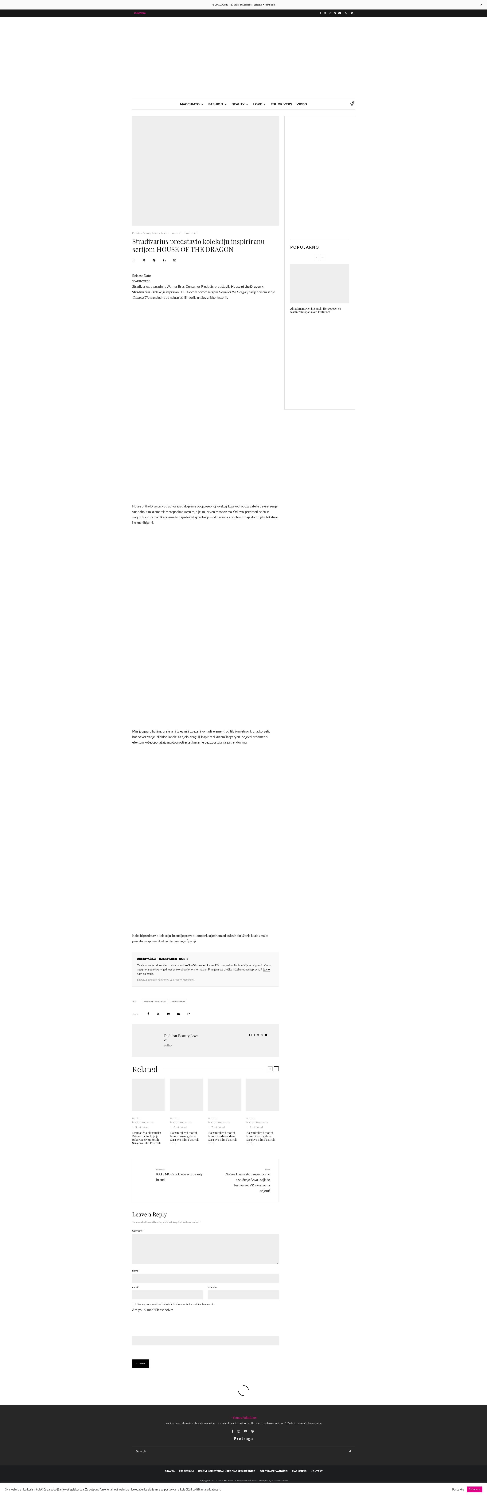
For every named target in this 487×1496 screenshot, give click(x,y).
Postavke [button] (458, 1489)
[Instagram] (330, 13)
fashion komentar (143, 1122)
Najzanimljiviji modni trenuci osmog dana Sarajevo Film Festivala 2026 (184, 1138)
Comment (137, 1230)
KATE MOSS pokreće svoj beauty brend (179, 1174)
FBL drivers (281, 104)
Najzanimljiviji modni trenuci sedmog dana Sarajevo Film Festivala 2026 (222, 1138)
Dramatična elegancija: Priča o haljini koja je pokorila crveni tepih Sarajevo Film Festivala (146, 1138)
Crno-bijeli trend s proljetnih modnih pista (325, 379)
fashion (215, 104)
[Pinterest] (334, 13)
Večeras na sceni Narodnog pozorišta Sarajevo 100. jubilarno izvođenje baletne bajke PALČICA (327, 397)
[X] (325, 13)
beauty (238, 104)
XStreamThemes (280, 1480)
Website (212, 1287)
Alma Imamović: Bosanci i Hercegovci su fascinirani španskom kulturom (315, 310)
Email (135, 1287)
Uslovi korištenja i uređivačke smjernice (226, 1471)
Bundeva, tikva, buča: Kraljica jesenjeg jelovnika (324, 325)
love (257, 104)
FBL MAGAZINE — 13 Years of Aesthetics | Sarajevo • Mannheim (243, 4)
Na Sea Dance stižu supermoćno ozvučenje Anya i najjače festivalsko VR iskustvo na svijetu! (248, 1180)
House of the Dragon (155, 1001)
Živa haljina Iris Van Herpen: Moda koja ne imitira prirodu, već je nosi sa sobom (325, 361)
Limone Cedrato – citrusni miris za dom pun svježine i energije (327, 343)
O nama (170, 1471)
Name (135, 1270)
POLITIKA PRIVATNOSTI (273, 1471)
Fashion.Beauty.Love (145, 233)
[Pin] (154, 260)
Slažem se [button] (474, 1489)
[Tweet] (143, 260)
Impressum (186, 1471)
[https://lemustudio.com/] (243, 44)
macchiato (190, 104)
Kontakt (316, 1471)
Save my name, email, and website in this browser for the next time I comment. (175, 1304)
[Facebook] (320, 13)
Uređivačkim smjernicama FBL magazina (208, 965)
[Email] (174, 260)
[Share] (134, 260)
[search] (350, 1451)
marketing (299, 1471)
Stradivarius (179, 1001)
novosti (176, 233)
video (302, 104)
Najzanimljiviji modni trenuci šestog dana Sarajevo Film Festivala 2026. (260, 1138)
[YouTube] (339, 13)
